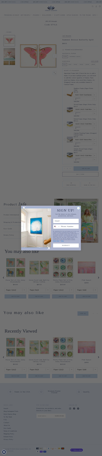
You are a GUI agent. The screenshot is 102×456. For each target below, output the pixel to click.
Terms (62, 240)
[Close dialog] (78, 208)
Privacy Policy (56, 240)
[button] (4, 452)
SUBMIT (66, 245)
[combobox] (56, 226)
